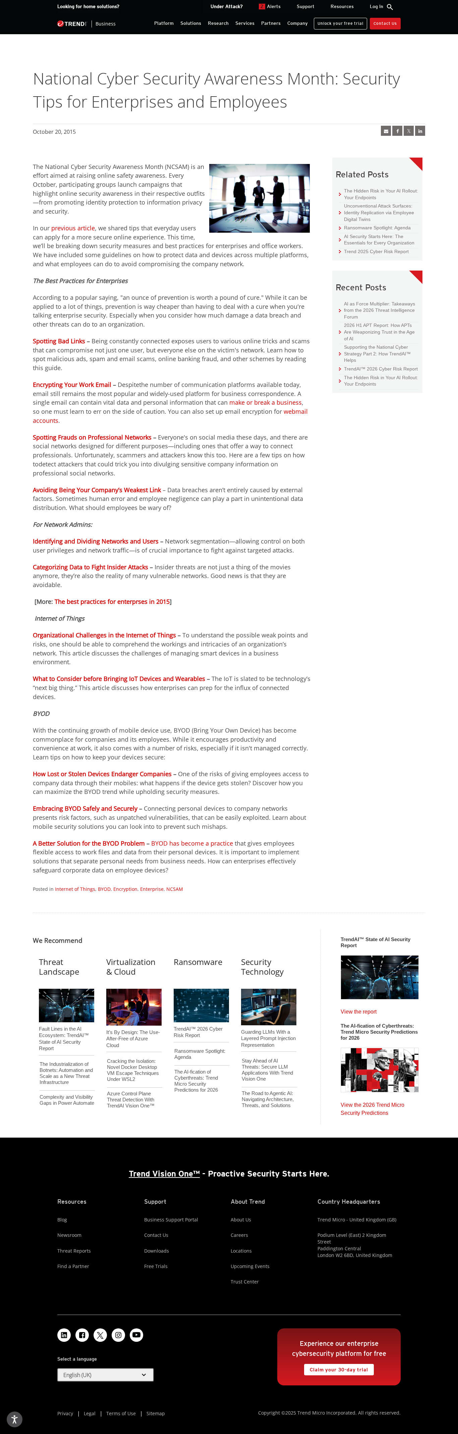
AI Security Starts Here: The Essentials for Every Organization (376, 239)
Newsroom (69, 1235)
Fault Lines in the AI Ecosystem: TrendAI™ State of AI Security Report (64, 1027)
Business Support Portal (171, 1219)
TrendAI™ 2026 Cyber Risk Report (381, 368)
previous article (73, 228)
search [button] (390, 7)
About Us (241, 1219)
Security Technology (262, 966)
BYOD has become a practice (192, 843)
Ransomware (198, 961)
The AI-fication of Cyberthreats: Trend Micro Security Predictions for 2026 (196, 1081)
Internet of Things (75, 889)
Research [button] (218, 23)
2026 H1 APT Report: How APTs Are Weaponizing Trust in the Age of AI (377, 331)
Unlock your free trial (338, 22)
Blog (62, 1219)
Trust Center (245, 1281)
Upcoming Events (250, 1266)
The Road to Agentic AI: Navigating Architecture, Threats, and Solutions (268, 1099)
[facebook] (397, 131)
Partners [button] (271, 23)
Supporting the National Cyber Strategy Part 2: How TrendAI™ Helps (375, 353)
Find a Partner (73, 1266)
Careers (239, 1235)
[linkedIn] (420, 131)
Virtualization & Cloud (131, 966)
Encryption (125, 889)
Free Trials (156, 1266)
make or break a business (265, 402)
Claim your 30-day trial (336, 1368)
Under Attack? (227, 6)
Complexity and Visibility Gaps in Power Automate (67, 1100)
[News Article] (386, 131)
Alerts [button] (271, 6)
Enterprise (152, 889)
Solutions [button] (190, 23)
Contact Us (385, 23)
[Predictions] (380, 1068)
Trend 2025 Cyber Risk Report (374, 251)
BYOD (104, 889)
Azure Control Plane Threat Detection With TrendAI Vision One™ (131, 1099)
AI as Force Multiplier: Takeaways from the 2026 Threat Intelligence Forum (377, 310)
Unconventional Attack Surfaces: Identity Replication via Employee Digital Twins (376, 212)
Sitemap (156, 1413)
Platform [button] (164, 23)
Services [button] (244, 23)
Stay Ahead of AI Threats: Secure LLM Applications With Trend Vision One (267, 1070)
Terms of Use (121, 1413)
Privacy (65, 1413)
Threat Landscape (59, 966)
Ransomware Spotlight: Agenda (375, 227)
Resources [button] (342, 6)
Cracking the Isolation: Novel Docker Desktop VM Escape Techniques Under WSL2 (133, 1070)
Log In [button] (376, 6)
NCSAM (174, 889)
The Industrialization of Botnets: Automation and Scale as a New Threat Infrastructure (66, 1073)
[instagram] (118, 1335)
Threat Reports (74, 1251)
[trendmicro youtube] (136, 1335)
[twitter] (409, 131)
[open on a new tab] (100, 1335)
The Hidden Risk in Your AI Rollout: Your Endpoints (378, 194)
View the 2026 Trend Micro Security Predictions (372, 1107)
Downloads (156, 1251)
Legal (90, 1413)
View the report (359, 1010)
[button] (105, 1375)
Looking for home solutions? (88, 6)
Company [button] (297, 23)
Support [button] (305, 6)
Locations (241, 1251)
